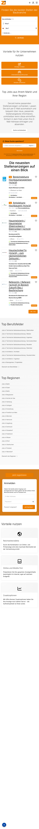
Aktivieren (19, 150)
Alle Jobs (11, 185)
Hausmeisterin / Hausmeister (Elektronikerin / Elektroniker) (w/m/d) (20, 224)
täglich (31, 145)
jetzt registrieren (19, 475)
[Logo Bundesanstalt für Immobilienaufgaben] (4, 223)
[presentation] (29, 2)
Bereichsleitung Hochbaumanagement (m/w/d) (20, 180)
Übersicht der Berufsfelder (9, 367)
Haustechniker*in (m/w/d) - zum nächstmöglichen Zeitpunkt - (18, 254)
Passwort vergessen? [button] (10, 507)
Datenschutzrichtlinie (17, 154)
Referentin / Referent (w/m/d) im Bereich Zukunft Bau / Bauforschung (19, 286)
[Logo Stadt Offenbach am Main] (4, 179)
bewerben (34, 198)
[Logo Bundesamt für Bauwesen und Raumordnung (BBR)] (4, 284)
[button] (36, 33)
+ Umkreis (6, 33)
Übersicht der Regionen (9, 456)
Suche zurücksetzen (19, 130)
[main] (19, 310)
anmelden (29, 507)
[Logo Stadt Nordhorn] (4, 205)
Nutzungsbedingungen (28, 154)
